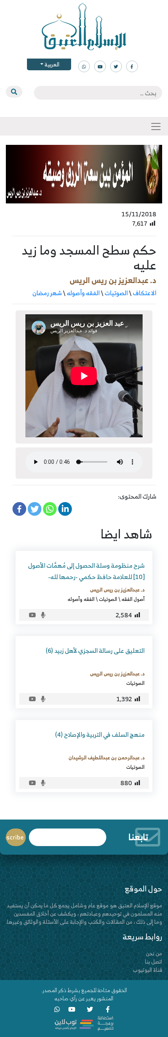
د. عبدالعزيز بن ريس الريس (113, 280)
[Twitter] (34, 509)
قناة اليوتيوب (147, 970)
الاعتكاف (144, 292)
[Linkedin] (65, 509)
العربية (51, 64)
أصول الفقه (133, 599)
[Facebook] (19, 509)
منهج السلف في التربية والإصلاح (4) (100, 734)
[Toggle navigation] (156, 126)
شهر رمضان (47, 292)
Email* (67, 833)
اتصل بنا (153, 961)
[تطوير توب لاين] (84, 1023)
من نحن (154, 953)
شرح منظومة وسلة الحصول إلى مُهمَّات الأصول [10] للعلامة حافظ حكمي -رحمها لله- (86, 571)
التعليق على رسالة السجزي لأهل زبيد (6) (95, 650)
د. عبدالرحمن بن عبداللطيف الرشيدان (106, 757)
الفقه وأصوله (83, 292)
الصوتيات (116, 292)
